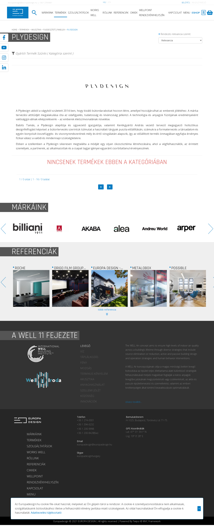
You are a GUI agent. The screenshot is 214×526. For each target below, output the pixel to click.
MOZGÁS (86, 368)
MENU (186, 12)
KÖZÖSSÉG (87, 396)
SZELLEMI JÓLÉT (90, 390)
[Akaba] (70, 228)
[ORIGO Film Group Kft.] (70, 288)
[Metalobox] (148, 288)
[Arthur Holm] (197, 228)
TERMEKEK (24, 29)
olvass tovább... (133, 401)
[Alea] (102, 228)
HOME (14, 29)
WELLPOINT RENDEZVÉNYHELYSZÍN (151, 12)
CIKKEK (133, 12)
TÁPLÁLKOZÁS (89, 357)
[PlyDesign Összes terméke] (107, 106)
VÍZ (82, 351)
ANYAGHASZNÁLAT (92, 385)
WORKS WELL (94, 12)
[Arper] (165, 228)
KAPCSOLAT (175, 12)
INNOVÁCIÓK (88, 401)
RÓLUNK (107, 12)
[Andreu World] (133, 228)
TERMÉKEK (60, 12)
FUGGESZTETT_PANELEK (54, 29)
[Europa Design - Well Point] (109, 288)
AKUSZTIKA (36, 29)
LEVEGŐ (85, 346)
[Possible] (188, 288)
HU (104, 2)
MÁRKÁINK (47, 12)
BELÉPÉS (186, 2)
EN (109, 2)
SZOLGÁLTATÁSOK (78, 12)
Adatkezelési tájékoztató (46, 512)
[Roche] (31, 288)
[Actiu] (38, 228)
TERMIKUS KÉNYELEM (94, 374)
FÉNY (83, 362)
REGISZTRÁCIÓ (199, 2)
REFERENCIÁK (121, 12)
